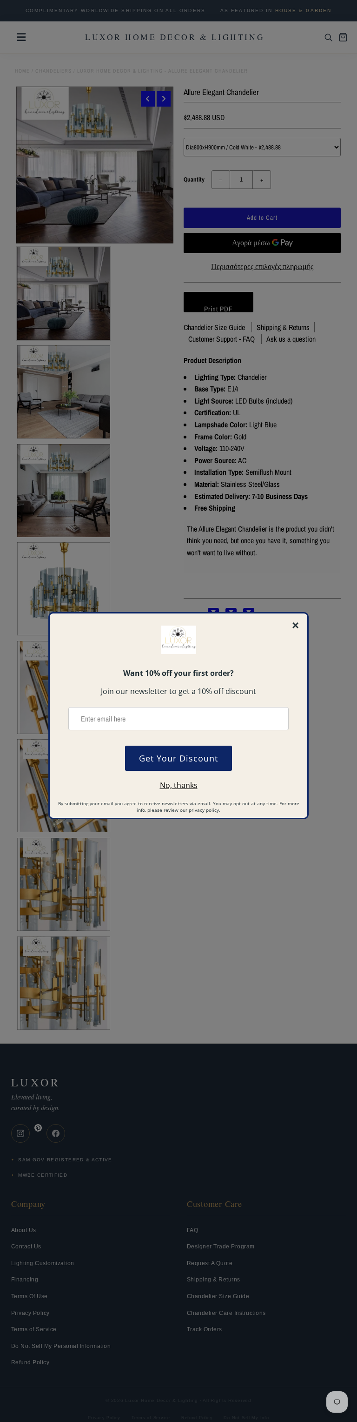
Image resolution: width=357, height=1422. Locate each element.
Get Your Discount (178, 758)
